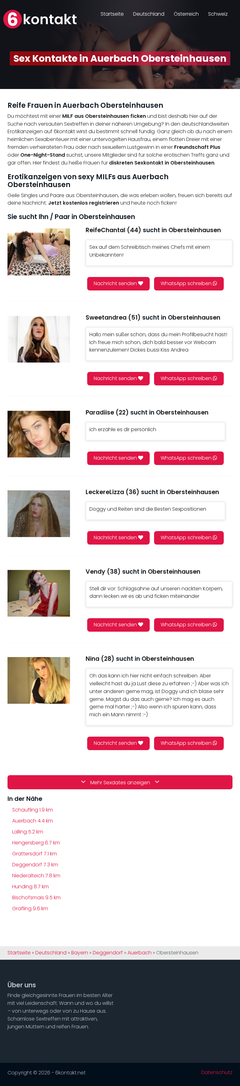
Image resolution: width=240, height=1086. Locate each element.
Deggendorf (35, 864)
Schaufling (32, 809)
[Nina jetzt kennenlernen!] (39, 680)
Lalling (27, 831)
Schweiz (218, 14)
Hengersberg (36, 842)
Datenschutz (216, 1072)
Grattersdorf (34, 853)
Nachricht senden (116, 283)
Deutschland (148, 14)
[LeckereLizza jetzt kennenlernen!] (39, 513)
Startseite (112, 14)
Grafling (30, 908)
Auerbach (32, 820)
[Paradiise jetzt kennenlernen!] (39, 434)
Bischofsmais (36, 897)
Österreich (186, 14)
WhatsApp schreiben (187, 283)
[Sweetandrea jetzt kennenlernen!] (39, 339)
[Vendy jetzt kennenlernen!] (39, 593)
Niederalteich (36, 875)
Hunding (30, 886)
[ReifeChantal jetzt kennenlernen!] (39, 251)
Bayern (79, 952)
